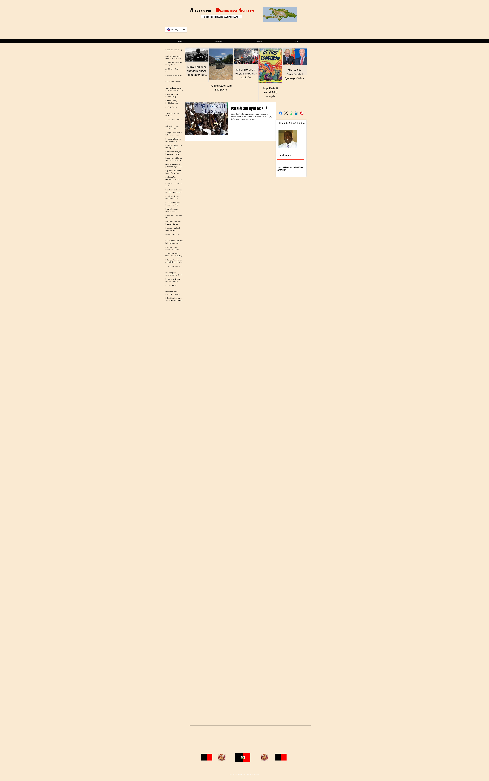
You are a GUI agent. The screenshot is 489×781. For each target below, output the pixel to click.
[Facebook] (280, 113)
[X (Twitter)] (286, 113)
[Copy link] (291, 116)
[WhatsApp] (291, 113)
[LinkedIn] (296, 113)
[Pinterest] (301, 113)
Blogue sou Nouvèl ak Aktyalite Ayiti (221, 16)
